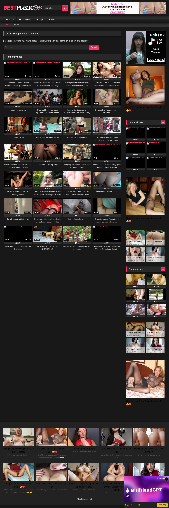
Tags (41, 19)
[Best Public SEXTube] (23, 8)
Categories (26, 19)
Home (11, 19)
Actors (54, 19)
